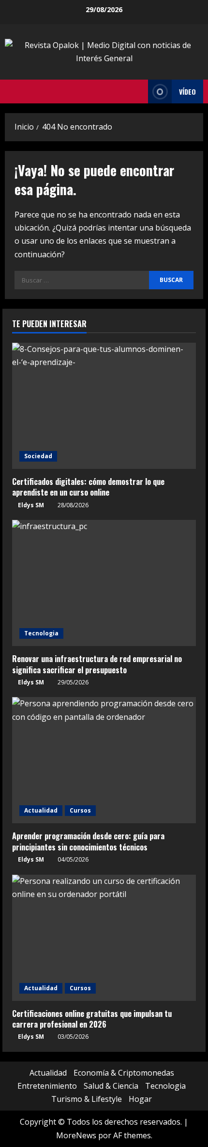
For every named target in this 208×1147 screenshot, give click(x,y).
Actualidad (41, 810)
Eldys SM (31, 505)
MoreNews (76, 1135)
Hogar (140, 1099)
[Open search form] (138, 92)
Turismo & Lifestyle (86, 1099)
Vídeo (187, 91)
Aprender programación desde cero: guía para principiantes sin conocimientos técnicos (88, 841)
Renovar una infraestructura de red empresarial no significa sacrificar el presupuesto (97, 664)
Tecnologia (41, 633)
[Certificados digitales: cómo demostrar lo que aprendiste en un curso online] (104, 406)
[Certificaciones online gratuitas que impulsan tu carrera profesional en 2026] (104, 938)
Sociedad (38, 456)
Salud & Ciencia (111, 1086)
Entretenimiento (47, 1086)
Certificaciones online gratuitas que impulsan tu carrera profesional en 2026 (92, 1019)
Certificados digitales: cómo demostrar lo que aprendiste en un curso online (88, 487)
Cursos (80, 810)
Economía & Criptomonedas (124, 1072)
